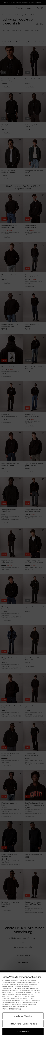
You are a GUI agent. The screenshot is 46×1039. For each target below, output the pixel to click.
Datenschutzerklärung (11, 1009)
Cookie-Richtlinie (15, 1006)
